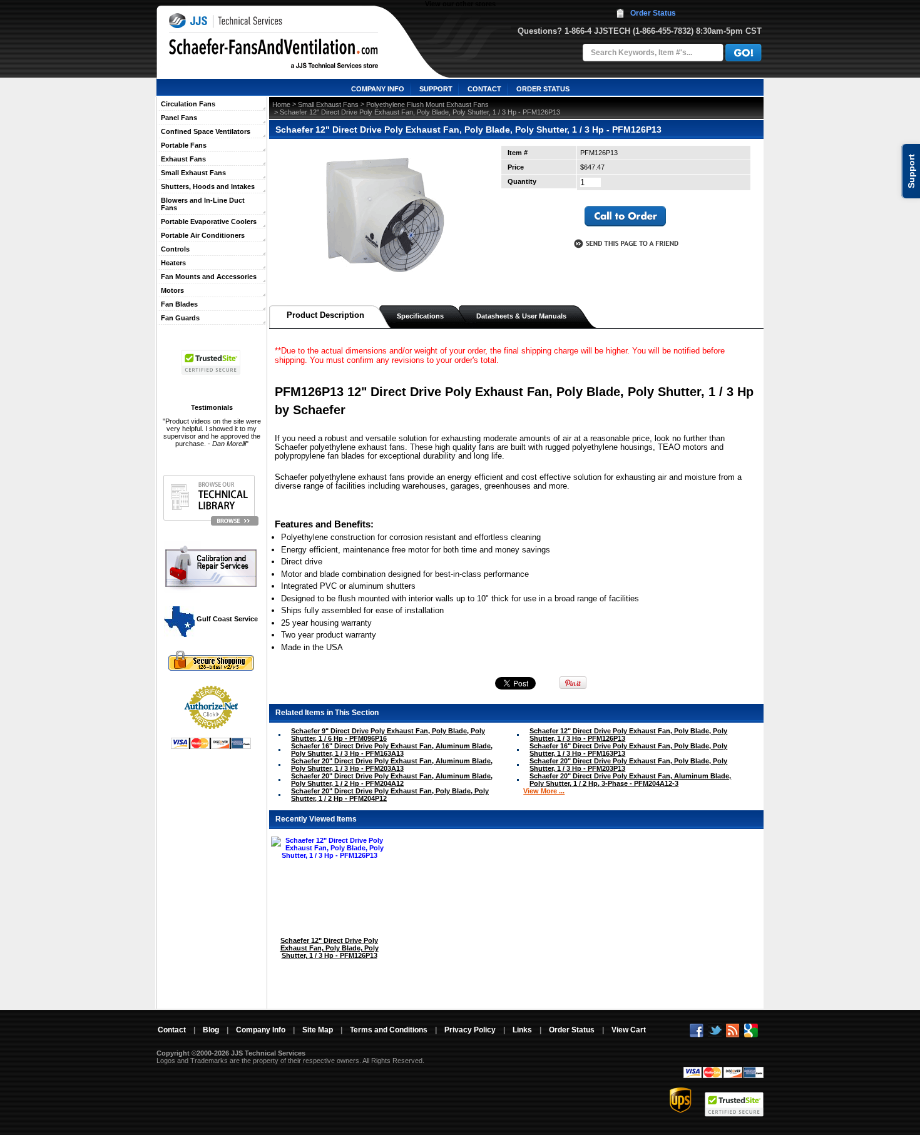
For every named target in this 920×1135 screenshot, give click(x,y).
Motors (172, 290)
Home (281, 104)
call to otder (625, 216)
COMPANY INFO (377, 89)
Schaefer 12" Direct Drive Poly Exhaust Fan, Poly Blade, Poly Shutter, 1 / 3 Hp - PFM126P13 (628, 734)
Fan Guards (180, 318)
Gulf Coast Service (226, 619)
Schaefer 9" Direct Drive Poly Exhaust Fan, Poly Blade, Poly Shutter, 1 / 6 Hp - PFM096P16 (388, 734)
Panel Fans (179, 117)
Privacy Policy (470, 1030)
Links (522, 1030)
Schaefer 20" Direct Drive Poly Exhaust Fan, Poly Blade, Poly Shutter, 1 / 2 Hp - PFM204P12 (390, 794)
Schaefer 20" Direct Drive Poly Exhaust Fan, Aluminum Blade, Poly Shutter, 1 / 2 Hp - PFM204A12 (392, 779)
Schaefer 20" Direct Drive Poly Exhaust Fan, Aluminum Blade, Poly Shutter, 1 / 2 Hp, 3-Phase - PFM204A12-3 (630, 779)
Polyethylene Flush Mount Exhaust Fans (427, 104)
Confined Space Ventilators (205, 131)
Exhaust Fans (183, 159)
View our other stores (460, 4)
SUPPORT (435, 89)
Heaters (173, 263)
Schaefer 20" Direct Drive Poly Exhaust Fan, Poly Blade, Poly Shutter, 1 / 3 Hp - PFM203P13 (628, 764)
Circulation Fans (188, 104)
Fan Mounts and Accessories (209, 276)
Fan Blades (179, 304)
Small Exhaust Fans (193, 172)
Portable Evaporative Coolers (209, 221)
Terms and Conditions (388, 1030)
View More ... (544, 791)
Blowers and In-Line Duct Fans (203, 203)
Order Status (653, 13)
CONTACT (484, 89)
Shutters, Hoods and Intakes (208, 186)
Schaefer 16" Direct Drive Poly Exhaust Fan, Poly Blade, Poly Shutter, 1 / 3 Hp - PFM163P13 (628, 749)
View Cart (628, 1030)
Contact (172, 1030)
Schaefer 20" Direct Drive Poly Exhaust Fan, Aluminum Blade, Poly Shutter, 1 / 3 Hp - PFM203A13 (392, 764)
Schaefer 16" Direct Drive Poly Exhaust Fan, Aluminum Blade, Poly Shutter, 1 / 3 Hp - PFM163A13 (392, 749)
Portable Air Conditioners (203, 235)
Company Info (260, 1030)
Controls (175, 249)
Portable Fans (184, 145)
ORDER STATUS (543, 89)
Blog (211, 1030)
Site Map (317, 1030)
